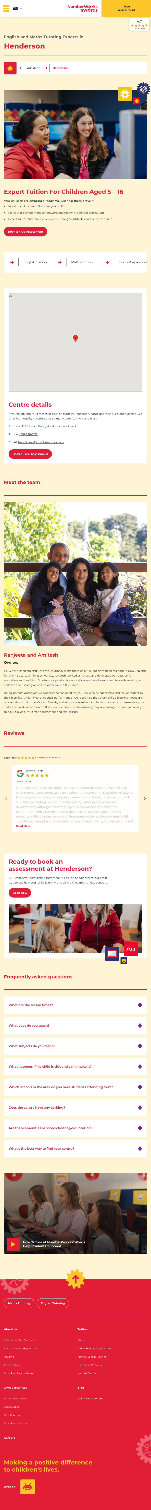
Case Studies (11, 1406)
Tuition (82, 1329)
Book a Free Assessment (25, 231)
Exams (81, 1340)
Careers (9, 1437)
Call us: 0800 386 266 (89, 1398)
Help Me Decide (86, 1373)
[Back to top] (76, 1279)
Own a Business (15, 1387)
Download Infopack (15, 1423)
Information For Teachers (19, 1340)
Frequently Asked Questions (20, 1348)
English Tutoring (53, 1303)
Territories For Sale (15, 1398)
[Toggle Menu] (6, 8)
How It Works (12, 1415)
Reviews (9, 1356)
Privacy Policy (12, 1365)
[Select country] (18, 8)
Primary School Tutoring (92, 1356)
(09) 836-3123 (28, 434)
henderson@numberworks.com (41, 442)
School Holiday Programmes (94, 1348)
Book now (20, 893)
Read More (23, 826)
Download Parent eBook (18, 1373)
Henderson (61, 68)
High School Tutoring (90, 1365)
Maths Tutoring (19, 1303)
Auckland (34, 68)
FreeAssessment (126, 8)
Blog (80, 1387)
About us (10, 1329)
